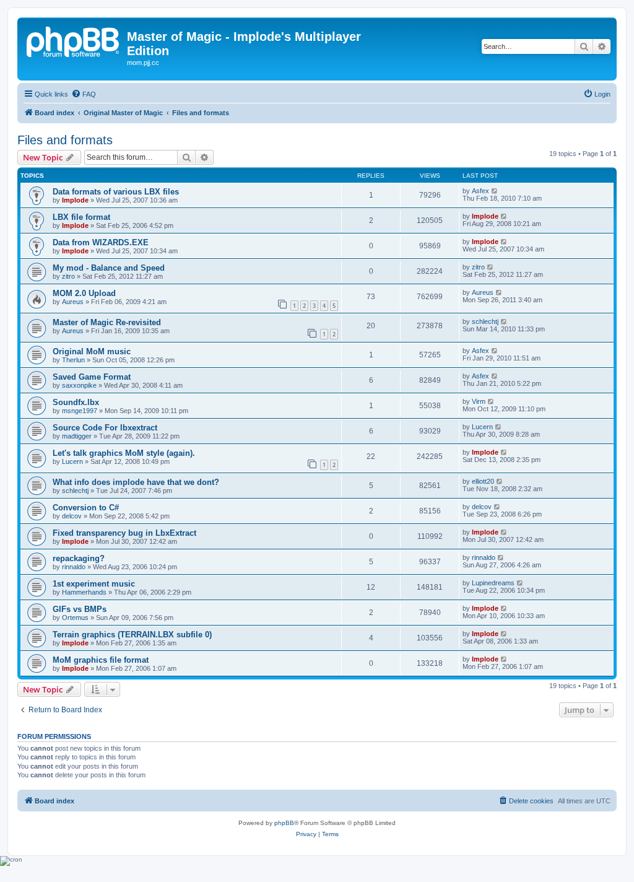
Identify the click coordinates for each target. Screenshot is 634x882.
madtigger (77, 436)
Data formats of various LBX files (116, 191)
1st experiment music (94, 583)
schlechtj (485, 321)
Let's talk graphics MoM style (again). (124, 453)
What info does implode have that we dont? (136, 482)
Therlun (73, 360)
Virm (478, 401)
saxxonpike (79, 385)
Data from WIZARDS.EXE (101, 242)
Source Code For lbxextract (105, 427)
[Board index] (73, 40)
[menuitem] (83, 94)
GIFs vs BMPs (79, 609)
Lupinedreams (493, 583)
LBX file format (81, 217)
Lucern (482, 426)
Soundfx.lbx (76, 402)
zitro (68, 276)
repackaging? (79, 558)
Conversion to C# (86, 507)
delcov (72, 516)
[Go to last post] (495, 190)
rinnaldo (73, 566)
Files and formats (65, 140)
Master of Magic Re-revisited (107, 322)
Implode (75, 200)
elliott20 (483, 481)
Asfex (480, 190)
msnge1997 (79, 410)
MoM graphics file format (101, 660)
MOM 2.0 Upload (84, 293)
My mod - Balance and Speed (109, 268)
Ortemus (75, 617)
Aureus (73, 301)
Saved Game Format (92, 377)
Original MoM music (92, 351)
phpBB (284, 822)
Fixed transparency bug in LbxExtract (124, 533)
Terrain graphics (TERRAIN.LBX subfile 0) (132, 634)
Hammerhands (84, 592)
